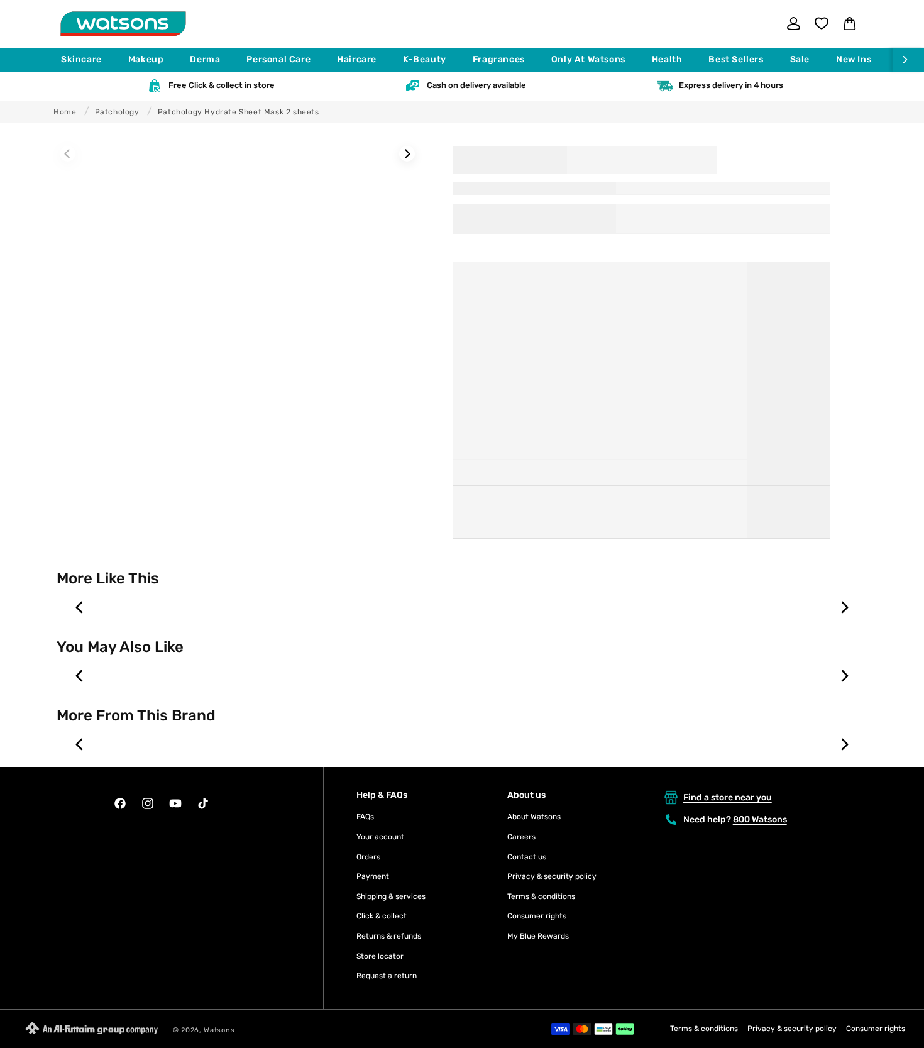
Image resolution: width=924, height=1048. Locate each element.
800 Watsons (760, 819)
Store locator (380, 956)
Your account (380, 836)
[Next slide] (844, 607)
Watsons (219, 1030)
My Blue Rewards (538, 936)
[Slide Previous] (67, 154)
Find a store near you (727, 797)
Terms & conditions (541, 896)
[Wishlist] (821, 23)
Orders (368, 856)
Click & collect (381, 916)
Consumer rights (536, 916)
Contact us (526, 856)
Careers (521, 836)
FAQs (365, 816)
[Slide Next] (407, 154)
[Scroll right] (908, 60)
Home (64, 112)
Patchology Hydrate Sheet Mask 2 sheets (238, 112)
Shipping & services (391, 896)
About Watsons (534, 816)
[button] (87, 60)
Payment (372, 876)
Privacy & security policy (552, 876)
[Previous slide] (80, 607)
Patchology (117, 112)
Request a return (386, 975)
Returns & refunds (388, 936)
